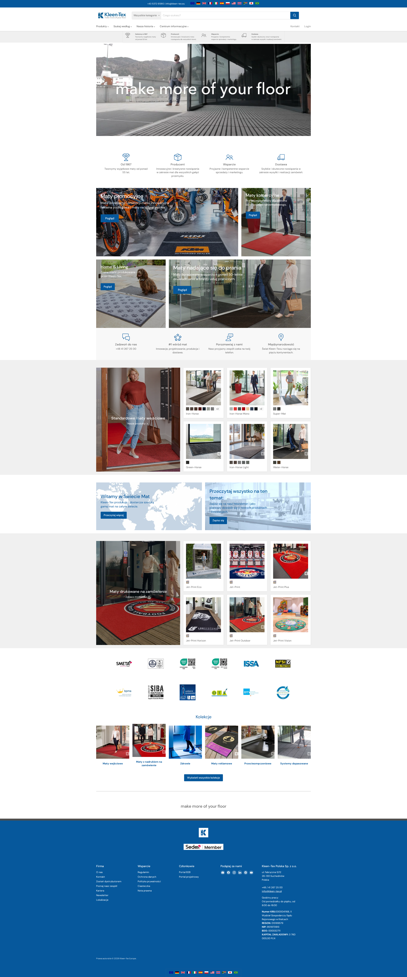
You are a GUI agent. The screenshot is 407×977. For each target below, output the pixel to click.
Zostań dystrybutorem (108, 881)
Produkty (101, 26)
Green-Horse (193, 467)
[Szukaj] (294, 15)
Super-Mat (279, 413)
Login (307, 26)
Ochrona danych (147, 876)
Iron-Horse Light (239, 467)
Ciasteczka (144, 886)
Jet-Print (235, 587)
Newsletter (102, 895)
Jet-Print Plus (281, 587)
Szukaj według (122, 26)
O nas (99, 872)
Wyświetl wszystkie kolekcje (203, 777)
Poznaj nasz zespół (106, 886)
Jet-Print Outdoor (240, 640)
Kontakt (295, 26)
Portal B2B (184, 872)
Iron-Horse (192, 413)
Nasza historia (145, 26)
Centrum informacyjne (173, 26)
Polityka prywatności (149, 881)
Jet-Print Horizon (196, 640)
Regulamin (143, 872)
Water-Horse (280, 467)
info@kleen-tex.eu (175, 3)
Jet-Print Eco (193, 587)
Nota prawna (145, 890)
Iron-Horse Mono (239, 413)
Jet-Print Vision (282, 640)
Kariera (100, 890)
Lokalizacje (102, 899)
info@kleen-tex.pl (272, 891)
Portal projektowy (189, 876)
